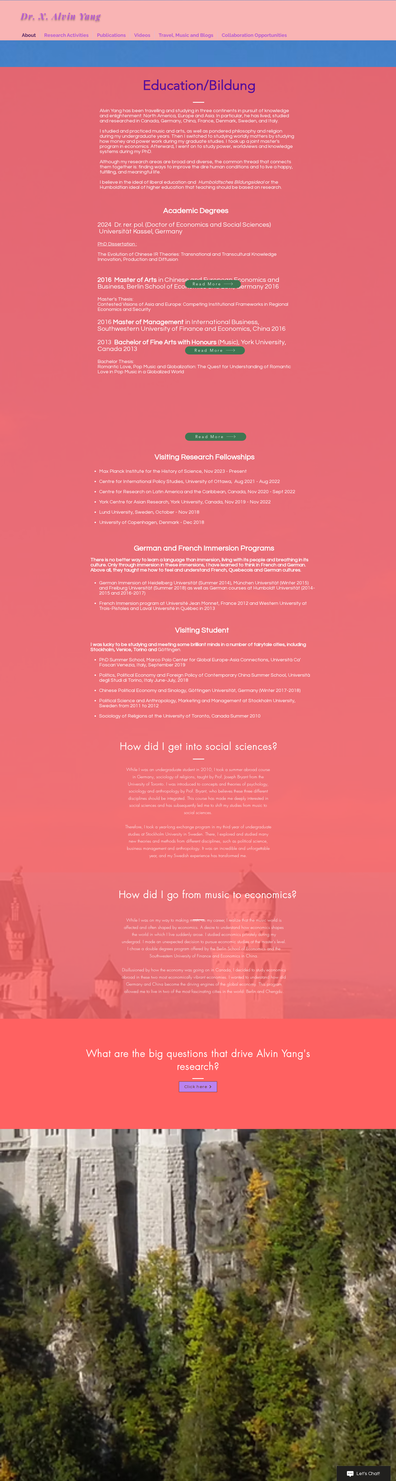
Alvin (65, 16)
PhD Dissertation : (117, 244)
